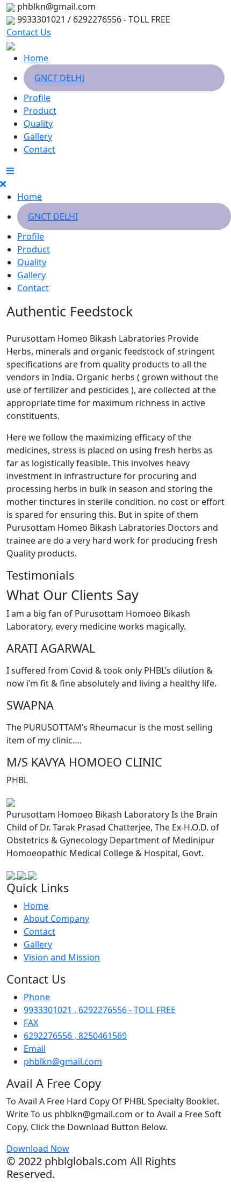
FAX (31, 1023)
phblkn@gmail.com (63, 1061)
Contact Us (28, 32)
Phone (37, 997)
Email (35, 1048)
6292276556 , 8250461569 (75, 1036)
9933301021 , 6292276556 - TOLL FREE (100, 1010)
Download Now (37, 1148)
